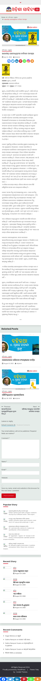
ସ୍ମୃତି (19, 636)
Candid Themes (21, 672)
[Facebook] (9, 61)
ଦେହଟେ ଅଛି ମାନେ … (25, 639)
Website (4, 478)
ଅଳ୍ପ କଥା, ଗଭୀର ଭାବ (14, 534)
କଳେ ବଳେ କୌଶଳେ (20, 616)
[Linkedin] (16, 61)
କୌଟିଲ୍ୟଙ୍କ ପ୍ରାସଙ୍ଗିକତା (13, 394)
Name (4, 461)
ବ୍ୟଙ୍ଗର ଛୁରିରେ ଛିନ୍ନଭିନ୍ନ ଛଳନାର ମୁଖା (18, 511)
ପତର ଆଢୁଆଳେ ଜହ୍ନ (20, 571)
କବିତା (14, 568)
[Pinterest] (20, 61)
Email (3, 470)
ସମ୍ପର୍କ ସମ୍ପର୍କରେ (29, 649)
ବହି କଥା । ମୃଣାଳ (7, 50)
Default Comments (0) (8, 425)
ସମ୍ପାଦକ (17, 57)
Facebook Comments (23, 425)
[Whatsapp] (24, 61)
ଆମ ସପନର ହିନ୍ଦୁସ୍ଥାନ (21, 605)
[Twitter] (13, 61)
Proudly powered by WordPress (14, 670)
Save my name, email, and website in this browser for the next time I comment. (20, 489)
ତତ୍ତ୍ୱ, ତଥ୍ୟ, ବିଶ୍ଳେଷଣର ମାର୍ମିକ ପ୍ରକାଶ (19, 518)
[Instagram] (28, 61)
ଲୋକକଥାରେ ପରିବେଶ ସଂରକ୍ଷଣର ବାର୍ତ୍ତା (18, 359)
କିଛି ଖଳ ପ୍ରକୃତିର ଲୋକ (21, 582)
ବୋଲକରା (19, 653)
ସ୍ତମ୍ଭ (15, 579)
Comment (5, 438)
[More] (32, 61)
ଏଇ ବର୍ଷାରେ (17, 593)
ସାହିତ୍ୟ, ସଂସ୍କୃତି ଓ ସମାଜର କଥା (16, 543)
